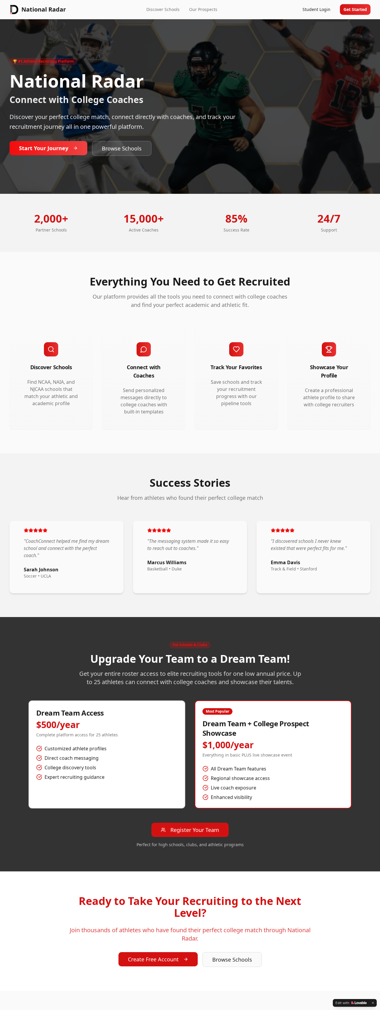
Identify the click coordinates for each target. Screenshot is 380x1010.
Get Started (355, 9)
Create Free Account (153, 959)
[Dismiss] (372, 1002)
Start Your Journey (43, 148)
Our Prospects (203, 9)
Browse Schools (122, 148)
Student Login (316, 9)
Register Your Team (194, 829)
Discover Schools (163, 9)
